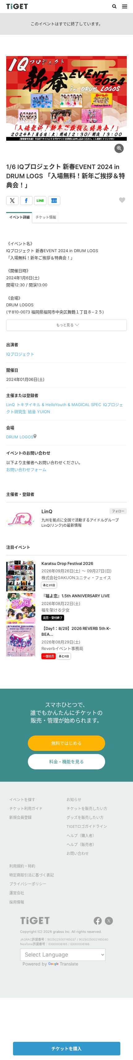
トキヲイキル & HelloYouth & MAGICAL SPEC (58, 404)
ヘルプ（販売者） (81, 844)
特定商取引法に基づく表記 (31, 875)
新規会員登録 (20, 817)
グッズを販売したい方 (85, 817)
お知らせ (73, 799)
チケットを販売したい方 (86, 808)
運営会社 (16, 893)
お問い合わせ (77, 853)
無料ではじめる (66, 743)
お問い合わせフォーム (26, 469)
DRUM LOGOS (19, 436)
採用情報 (16, 902)
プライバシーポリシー (27, 884)
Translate (69, 963)
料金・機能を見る (66, 761)
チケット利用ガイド (26, 808)
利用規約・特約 (22, 866)
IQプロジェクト (20, 354)
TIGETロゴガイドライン (86, 826)
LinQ (10, 404)
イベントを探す (22, 799)
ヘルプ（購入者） (81, 835)
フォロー (118, 511)
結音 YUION (39, 411)
